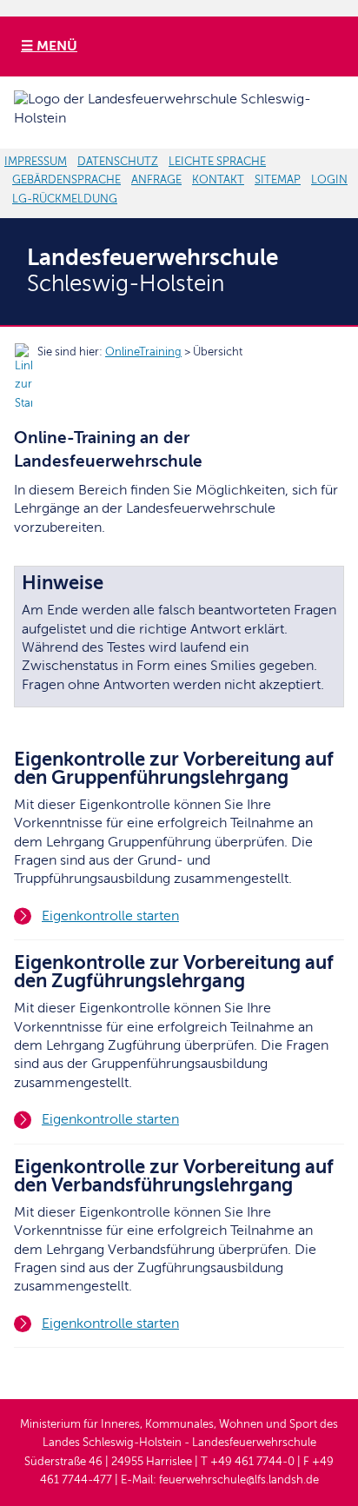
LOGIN (329, 180)
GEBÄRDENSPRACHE (66, 180)
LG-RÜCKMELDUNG (64, 199)
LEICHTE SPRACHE (217, 162)
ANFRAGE (156, 180)
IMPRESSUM (35, 162)
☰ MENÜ (49, 46)
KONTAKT (218, 180)
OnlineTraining (143, 352)
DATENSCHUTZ (117, 162)
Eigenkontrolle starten (110, 916)
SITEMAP (278, 180)
